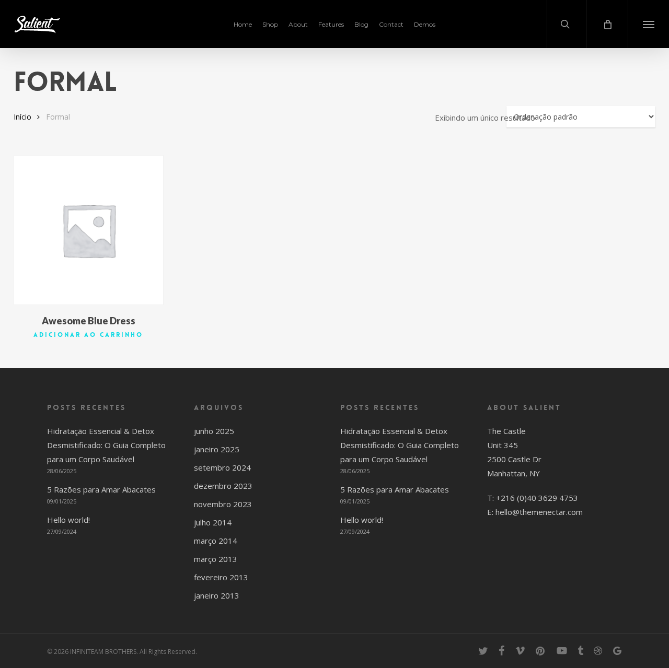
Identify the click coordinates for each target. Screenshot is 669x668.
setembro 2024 (222, 467)
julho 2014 (213, 522)
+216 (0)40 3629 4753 (537, 498)
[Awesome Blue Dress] (89, 230)
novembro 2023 (223, 504)
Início (22, 117)
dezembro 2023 (223, 486)
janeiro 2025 (216, 449)
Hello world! (68, 519)
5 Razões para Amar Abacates (101, 489)
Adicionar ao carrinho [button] (88, 334)
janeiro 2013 (216, 595)
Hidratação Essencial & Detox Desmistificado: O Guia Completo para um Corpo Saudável (106, 445)
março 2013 (215, 559)
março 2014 (215, 540)
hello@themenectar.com (539, 512)
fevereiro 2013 (221, 577)
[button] (648, 24)
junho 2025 (214, 431)
